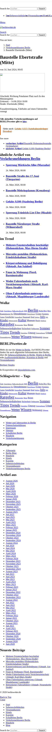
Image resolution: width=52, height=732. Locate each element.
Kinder (4, 320)
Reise (25, 325)
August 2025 (12, 512)
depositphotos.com (26, 370)
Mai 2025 (10, 519)
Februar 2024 (12, 558)
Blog (49, 311)
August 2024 (12, 543)
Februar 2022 (12, 615)
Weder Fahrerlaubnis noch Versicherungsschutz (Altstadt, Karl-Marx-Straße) (27, 284)
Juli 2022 (10, 602)
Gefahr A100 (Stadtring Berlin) (24, 201)
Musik (37, 321)
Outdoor (43, 320)
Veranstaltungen (35, 15)
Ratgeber (7, 324)
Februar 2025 (12, 527)
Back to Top (5, 697)
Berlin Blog (43, 311)
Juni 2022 (10, 605)
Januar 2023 (11, 589)
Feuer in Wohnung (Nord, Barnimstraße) (21, 274)
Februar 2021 (12, 631)
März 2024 (11, 556)
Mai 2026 (10, 488)
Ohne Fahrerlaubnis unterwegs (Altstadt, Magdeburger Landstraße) (27, 295)
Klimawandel (13, 320)
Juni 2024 (10, 548)
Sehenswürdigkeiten (19, 15)
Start (8, 704)
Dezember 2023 (13, 561)
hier (24, 121)
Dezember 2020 (13, 633)
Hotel (32, 317)
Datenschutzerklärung (16, 425)
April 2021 (11, 628)
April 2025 (11, 522)
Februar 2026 (12, 496)
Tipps (4, 332)
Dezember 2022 (13, 592)
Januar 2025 (11, 530)
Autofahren (8, 311)
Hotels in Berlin (43, 355)
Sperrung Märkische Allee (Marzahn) (28, 164)
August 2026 (12, 481)
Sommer (45, 328)
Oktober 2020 (12, 636)
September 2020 (13, 639)
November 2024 (13, 535)
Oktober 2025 (12, 507)
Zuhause (45, 337)
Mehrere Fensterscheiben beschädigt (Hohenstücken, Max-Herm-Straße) (27, 246)
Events (38, 314)
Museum (31, 320)
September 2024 (13, 540)
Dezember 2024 (13, 532)
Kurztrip (9, 461)
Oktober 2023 (12, 566)
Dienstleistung (20, 314)
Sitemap (9, 430)
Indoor (37, 317)
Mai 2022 (10, 608)
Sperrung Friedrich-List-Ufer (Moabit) (28, 212)
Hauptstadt (26, 317)
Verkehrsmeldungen (15, 438)
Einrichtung (31, 314)
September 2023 (13, 569)
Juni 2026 (10, 486)
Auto (1, 311)
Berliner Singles (7, 365)
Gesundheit (18, 317)
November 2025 (13, 504)
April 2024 (11, 553)
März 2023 (11, 584)
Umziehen (24, 333)
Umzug (31, 332)
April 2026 (11, 491)
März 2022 (11, 613)
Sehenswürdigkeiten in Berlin (21, 355)
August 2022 (12, 600)
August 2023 (12, 571)
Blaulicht (10, 435)
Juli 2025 (10, 514)
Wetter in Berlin (23, 350)
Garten (2, 317)
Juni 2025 (10, 517)
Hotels (46, 15)
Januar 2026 (11, 499)
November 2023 (13, 563)
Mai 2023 (10, 579)
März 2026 (11, 494)
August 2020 (12, 641)
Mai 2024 (10, 551)
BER (25, 311)
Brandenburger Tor (6, 314)
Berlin (33, 310)
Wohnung (37, 337)
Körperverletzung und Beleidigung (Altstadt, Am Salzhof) (26, 265)
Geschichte (9, 317)
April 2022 (11, 610)
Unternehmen (40, 333)
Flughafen (45, 314)
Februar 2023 (12, 587)
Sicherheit (26, 328)
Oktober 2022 (12, 595)
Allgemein (10, 450)
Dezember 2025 (13, 501)
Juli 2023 (10, 574)
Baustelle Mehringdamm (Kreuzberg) (28, 190)
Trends (15, 332)
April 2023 (11, 582)
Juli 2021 (10, 626)
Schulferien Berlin (14, 433)
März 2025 (11, 525)
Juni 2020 (10, 644)
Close (2, 699)
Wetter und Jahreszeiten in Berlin (21, 422)
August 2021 (12, 623)
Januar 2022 (11, 618)
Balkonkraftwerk (18, 311)
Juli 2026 (10, 483)
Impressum (11, 428)
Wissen (26, 337)
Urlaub (49, 332)
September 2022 (13, 597)
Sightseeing (35, 329)
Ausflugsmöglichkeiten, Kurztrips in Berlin (24, 357)
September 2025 (13, 509)
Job (47, 317)
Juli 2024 (10, 545)
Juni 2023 (10, 576)
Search (42, 9)
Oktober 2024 (12, 538)
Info (42, 316)
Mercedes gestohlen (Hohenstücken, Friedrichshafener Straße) (27, 256)
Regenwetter (19, 325)
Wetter (15, 337)
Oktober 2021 (12, 620)
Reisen (30, 325)
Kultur (22, 320)
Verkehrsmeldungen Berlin (20, 158)
